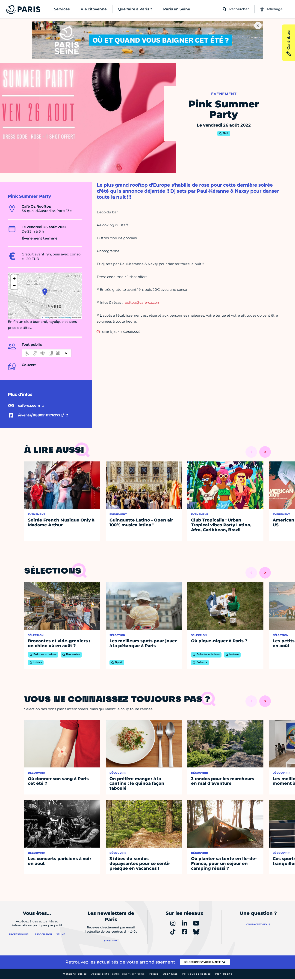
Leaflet (46, 317)
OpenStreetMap (65, 317)
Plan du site (223, 973)
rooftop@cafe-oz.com (142, 302)
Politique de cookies (196, 973)
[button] (44, 292)
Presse (153, 973)
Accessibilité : (118, 973)
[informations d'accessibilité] (46, 353)
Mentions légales (75, 973)
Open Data (170, 973)
